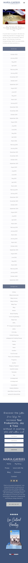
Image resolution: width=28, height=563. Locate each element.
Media (14, 344)
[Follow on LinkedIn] (17, 481)
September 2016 (14, 118)
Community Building (14, 316)
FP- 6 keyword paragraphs (14, 326)
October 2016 (14, 114)
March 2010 (14, 265)
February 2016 (14, 144)
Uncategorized (14, 381)
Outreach (17, 472)
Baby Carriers (14, 298)
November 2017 (14, 77)
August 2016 (14, 122)
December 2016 (14, 107)
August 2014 (14, 212)
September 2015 (14, 163)
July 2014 (14, 216)
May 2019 (14, 62)
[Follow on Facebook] (11, 481)
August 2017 (14, 88)
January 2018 (14, 73)
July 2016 (14, 126)
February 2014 (14, 227)
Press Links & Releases (14, 356)
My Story (18, 464)
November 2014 (14, 201)
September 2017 (14, 84)
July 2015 (14, 171)
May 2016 (14, 133)
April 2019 (14, 65)
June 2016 (14, 129)
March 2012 (14, 234)
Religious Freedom (14, 366)
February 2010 (14, 268)
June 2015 (14, 174)
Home (9, 464)
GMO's (14, 329)
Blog (14, 30)
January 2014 (14, 231)
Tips (14, 375)
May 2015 (14, 178)
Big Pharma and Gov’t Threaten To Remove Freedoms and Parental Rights (14, 28)
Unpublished (14, 385)
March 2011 (14, 242)
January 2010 (14, 272)
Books (14, 310)
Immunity (14, 332)
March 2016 (14, 141)
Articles (14, 292)
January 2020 (14, 58)
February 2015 (14, 189)
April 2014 (14, 220)
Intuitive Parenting (14, 335)
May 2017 (14, 95)
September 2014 (14, 208)
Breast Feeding (14, 313)
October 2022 (14, 54)
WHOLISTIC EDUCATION (14, 394)
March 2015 (14, 186)
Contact (14, 476)
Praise (7, 468)
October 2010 (14, 246)
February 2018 (14, 69)
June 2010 (14, 257)
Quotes (14, 363)
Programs (14, 359)
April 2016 (14, 137)
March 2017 (14, 99)
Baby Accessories (14, 295)
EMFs (14, 322)
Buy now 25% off (14, 504)
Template (14, 372)
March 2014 (14, 223)
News (14, 347)
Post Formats (14, 353)
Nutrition (14, 350)
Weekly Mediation (14, 388)
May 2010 (14, 261)
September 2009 (14, 280)
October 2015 (14, 159)
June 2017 (14, 92)
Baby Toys (14, 304)
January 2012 (14, 238)
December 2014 (14, 197)
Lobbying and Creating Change (14, 338)
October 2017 (14, 80)
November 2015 (14, 156)
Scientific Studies (14, 369)
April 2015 (14, 182)
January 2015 (14, 193)
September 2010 (14, 250)
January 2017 (14, 103)
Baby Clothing (14, 301)
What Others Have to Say (14, 391)
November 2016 (14, 110)
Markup (14, 341)
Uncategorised (14, 378)
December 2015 (14, 152)
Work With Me (18, 468)
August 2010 (14, 253)
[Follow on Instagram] (14, 481)
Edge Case (14, 319)
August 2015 (14, 167)
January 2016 (14, 148)
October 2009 (14, 276)
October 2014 (14, 204)
